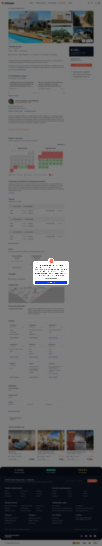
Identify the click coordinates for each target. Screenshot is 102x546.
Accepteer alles (51, 282)
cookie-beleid (56, 271)
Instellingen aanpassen (51, 278)
